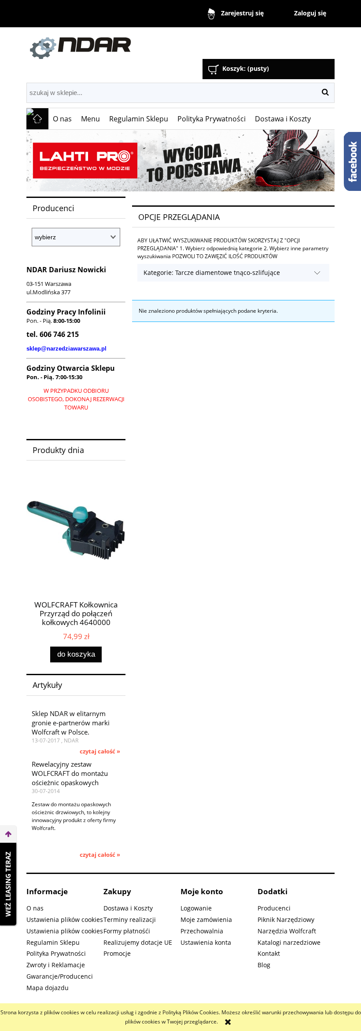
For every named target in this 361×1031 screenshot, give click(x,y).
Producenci (274, 908)
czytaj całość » (100, 751)
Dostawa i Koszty (128, 908)
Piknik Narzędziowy (286, 919)
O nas (35, 908)
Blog (264, 965)
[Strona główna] (125, 44)
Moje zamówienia (206, 919)
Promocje (117, 953)
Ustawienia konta (205, 942)
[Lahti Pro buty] (180, 160)
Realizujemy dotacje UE (137, 942)
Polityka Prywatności (56, 953)
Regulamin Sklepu (53, 942)
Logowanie (196, 908)
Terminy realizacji (129, 919)
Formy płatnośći (126, 931)
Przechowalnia (201, 931)
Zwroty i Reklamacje (55, 965)
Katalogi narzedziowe (289, 942)
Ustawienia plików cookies (64, 919)
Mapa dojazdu (47, 987)
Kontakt (269, 953)
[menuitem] (62, 118)
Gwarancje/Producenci (59, 976)
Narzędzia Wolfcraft (287, 931)
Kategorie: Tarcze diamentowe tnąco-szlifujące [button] (212, 272)
